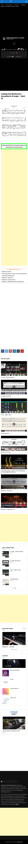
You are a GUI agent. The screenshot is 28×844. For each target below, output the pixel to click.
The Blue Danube (5, 433)
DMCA (17, 804)
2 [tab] (12, 649)
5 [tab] (16, 649)
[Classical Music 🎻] (5, 691)
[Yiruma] (5, 682)
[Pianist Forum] (14, 1)
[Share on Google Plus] (10, 351)
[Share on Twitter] (6, 351)
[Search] (26, 1)
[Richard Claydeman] (5, 673)
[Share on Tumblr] (18, 351)
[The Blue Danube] (5, 582)
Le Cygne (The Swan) (6, 396)
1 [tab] (11, 649)
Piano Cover (13, 697)
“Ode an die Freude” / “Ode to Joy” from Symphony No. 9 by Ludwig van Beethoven (13, 471)
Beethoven (17, 4)
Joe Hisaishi (8, 666)
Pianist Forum (20, 841)
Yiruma (11, 679)
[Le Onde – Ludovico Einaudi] (5, 554)
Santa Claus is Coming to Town (11, 731)
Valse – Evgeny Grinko (6, 414)
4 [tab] (15, 649)
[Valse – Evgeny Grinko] (5, 573)
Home (2, 4)
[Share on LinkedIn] (14, 351)
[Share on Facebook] (2, 351)
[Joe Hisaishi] (14, 663)
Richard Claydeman (15, 670)
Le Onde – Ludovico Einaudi (7, 377)
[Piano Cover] (5, 700)
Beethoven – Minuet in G (7, 277)
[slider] (8, 49)
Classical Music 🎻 (9, 4)
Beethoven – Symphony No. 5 (8, 279)
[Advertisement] (14, 22)
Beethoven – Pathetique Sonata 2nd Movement (13, 281)
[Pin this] (22, 351)
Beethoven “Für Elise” (6, 271)
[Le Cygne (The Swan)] (5, 563)
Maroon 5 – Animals (8, 647)
